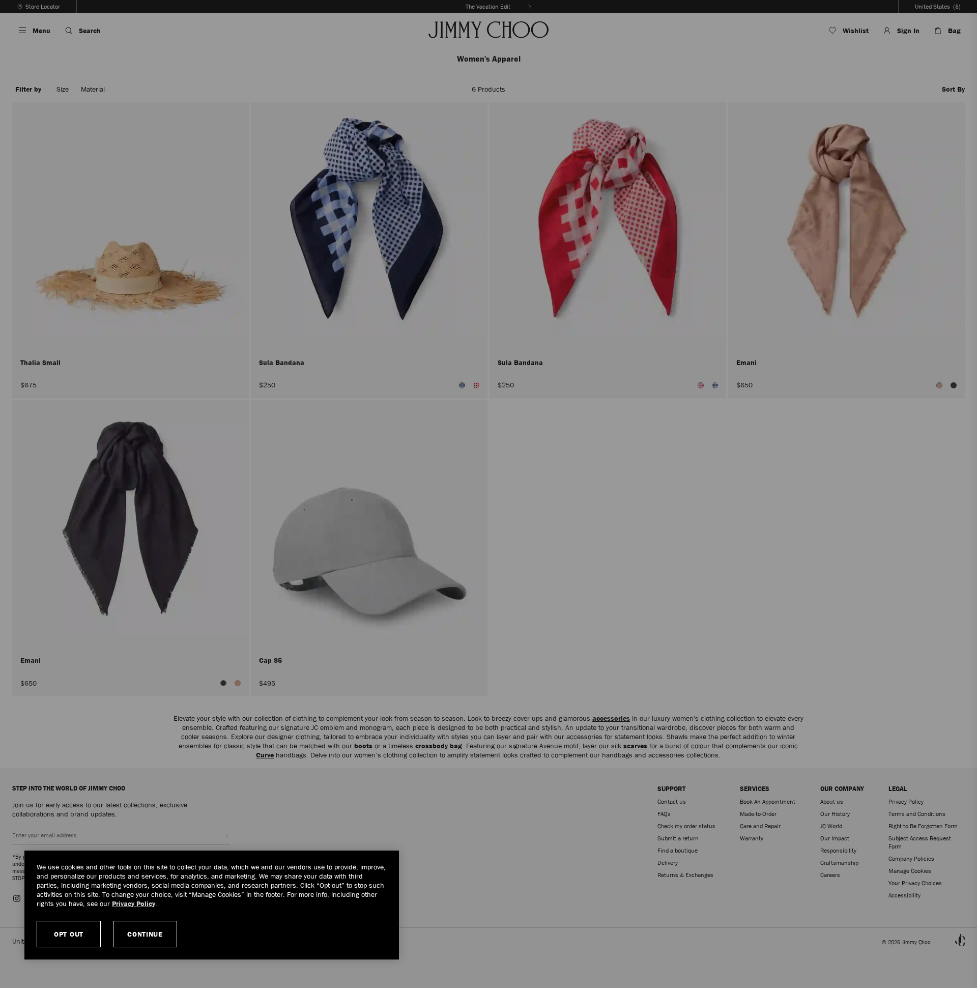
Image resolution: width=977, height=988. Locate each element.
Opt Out (68, 934)
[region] (211, 905)
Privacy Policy (133, 903)
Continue (145, 934)
